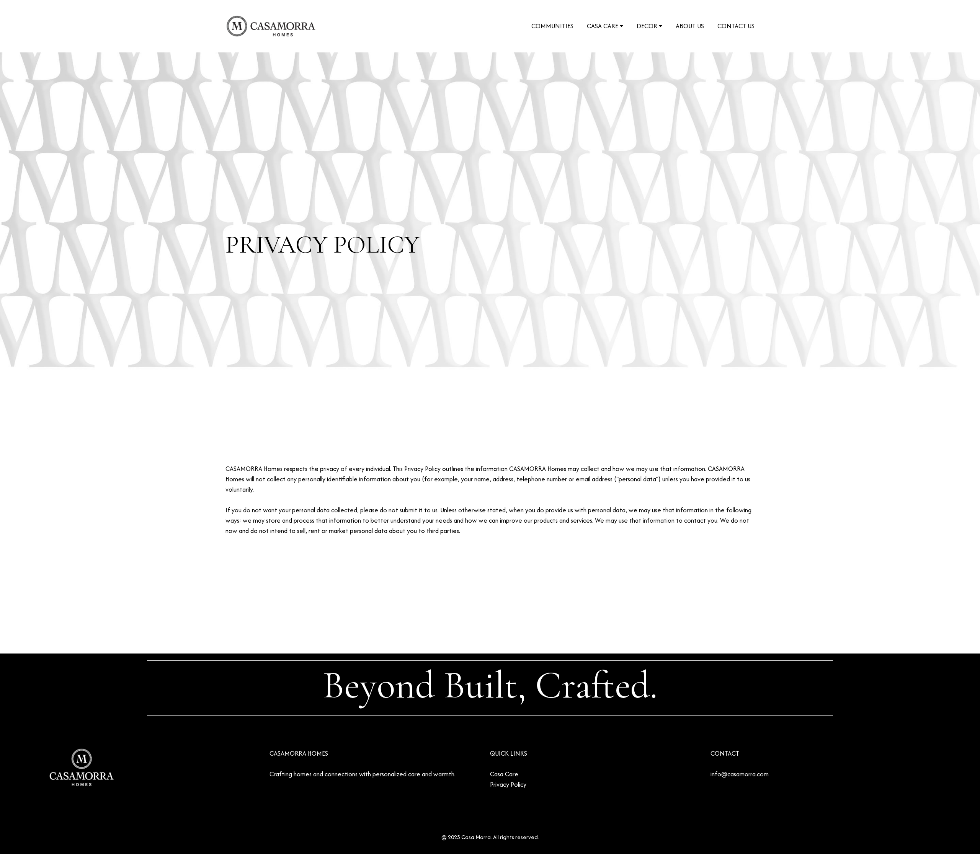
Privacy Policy (508, 784)
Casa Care (504, 774)
